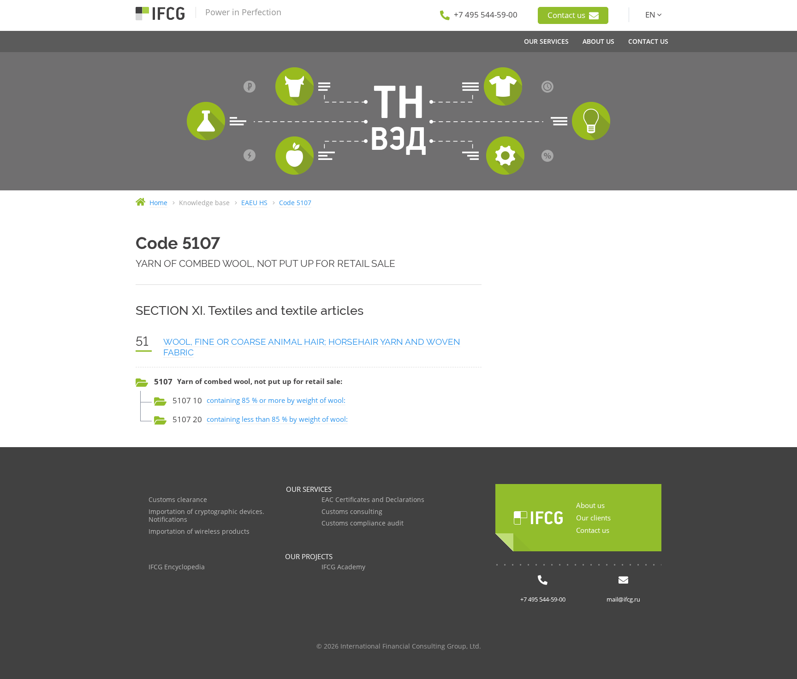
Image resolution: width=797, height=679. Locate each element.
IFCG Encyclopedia (177, 567)
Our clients (593, 517)
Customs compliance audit (362, 523)
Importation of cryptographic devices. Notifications (206, 516)
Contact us (567, 15)
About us (590, 505)
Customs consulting (351, 512)
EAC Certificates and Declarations (372, 500)
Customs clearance (178, 500)
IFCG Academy (343, 567)
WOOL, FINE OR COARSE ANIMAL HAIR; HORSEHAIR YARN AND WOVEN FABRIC (311, 347)
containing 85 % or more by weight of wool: (276, 400)
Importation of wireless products (199, 532)
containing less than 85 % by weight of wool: (277, 419)
